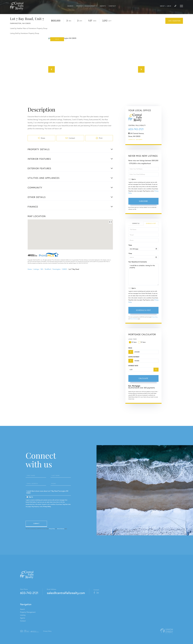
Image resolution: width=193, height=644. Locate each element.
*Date (130, 245)
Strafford (48, 269)
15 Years (143, 342)
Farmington (56, 269)
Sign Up (162, 6)
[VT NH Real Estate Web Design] (166, 631)
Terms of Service (133, 318)
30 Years (134, 342)
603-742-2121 (136, 129)
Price (130, 348)
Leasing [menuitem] (22, 615)
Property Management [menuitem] (85, 6)
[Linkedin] (98, 592)
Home (30, 269)
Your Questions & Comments (137, 262)
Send (36, 524)
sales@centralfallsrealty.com (66, 593)
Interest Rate (133, 366)
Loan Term (132, 339)
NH (42, 269)
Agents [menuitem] (103, 6)
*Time (130, 253)
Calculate (143, 378)
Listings (36, 269)
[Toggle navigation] (181, 6)
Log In (169, 6)
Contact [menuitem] (112, 6)
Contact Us (131, 139)
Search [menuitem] (70, 6)
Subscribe (143, 201)
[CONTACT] (174, 21)
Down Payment (133, 357)
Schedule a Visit (151, 223)
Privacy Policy (155, 317)
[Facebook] (94, 592)
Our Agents (139, 139)
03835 (64, 269)
